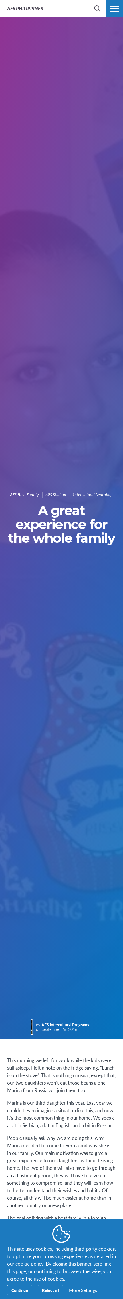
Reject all (50, 1290)
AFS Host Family (24, 494)
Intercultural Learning (92, 494)
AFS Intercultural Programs (65, 1025)
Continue (19, 1290)
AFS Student (55, 494)
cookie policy (29, 1263)
